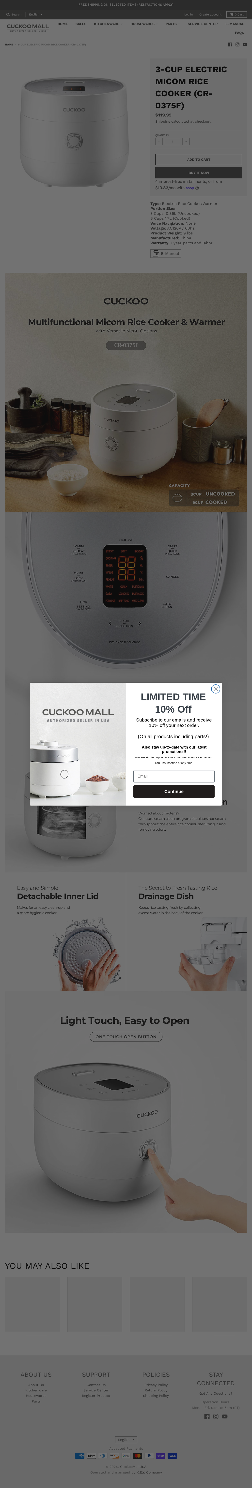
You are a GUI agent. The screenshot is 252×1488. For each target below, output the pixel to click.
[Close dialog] (215, 689)
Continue (174, 791)
